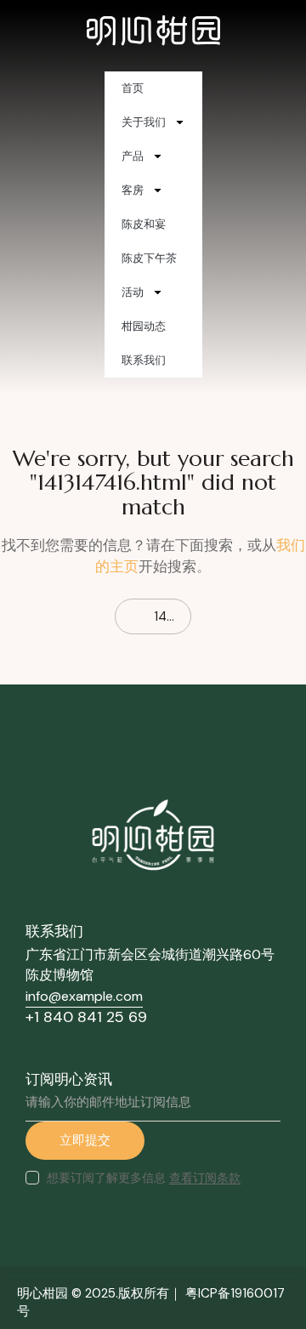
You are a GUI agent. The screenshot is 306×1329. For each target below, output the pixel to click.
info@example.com (84, 996)
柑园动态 (144, 326)
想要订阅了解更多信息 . (145, 1177)
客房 (133, 190)
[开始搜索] (19, 617)
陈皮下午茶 (149, 258)
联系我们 (144, 360)
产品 (133, 156)
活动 (133, 292)
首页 (133, 88)
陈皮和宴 (144, 224)
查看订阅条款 (205, 1178)
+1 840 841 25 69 (86, 1017)
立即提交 (85, 1140)
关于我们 (144, 122)
